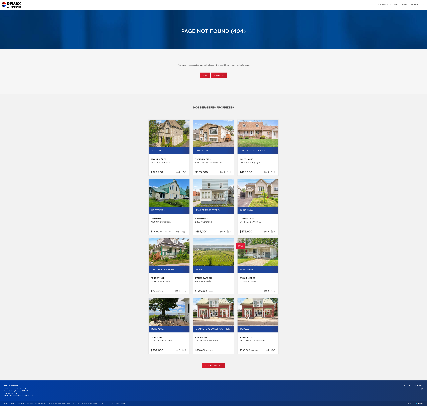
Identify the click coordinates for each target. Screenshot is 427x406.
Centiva (419, 403)
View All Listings (213, 365)
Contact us (218, 75)
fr (424, 5)
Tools (404, 5)
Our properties (384, 5)
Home (205, 75)
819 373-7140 (12, 393)
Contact (414, 5)
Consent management (117, 403)
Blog (396, 5)
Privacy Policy (93, 403)
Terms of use (104, 403)
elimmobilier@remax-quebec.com (21, 395)
